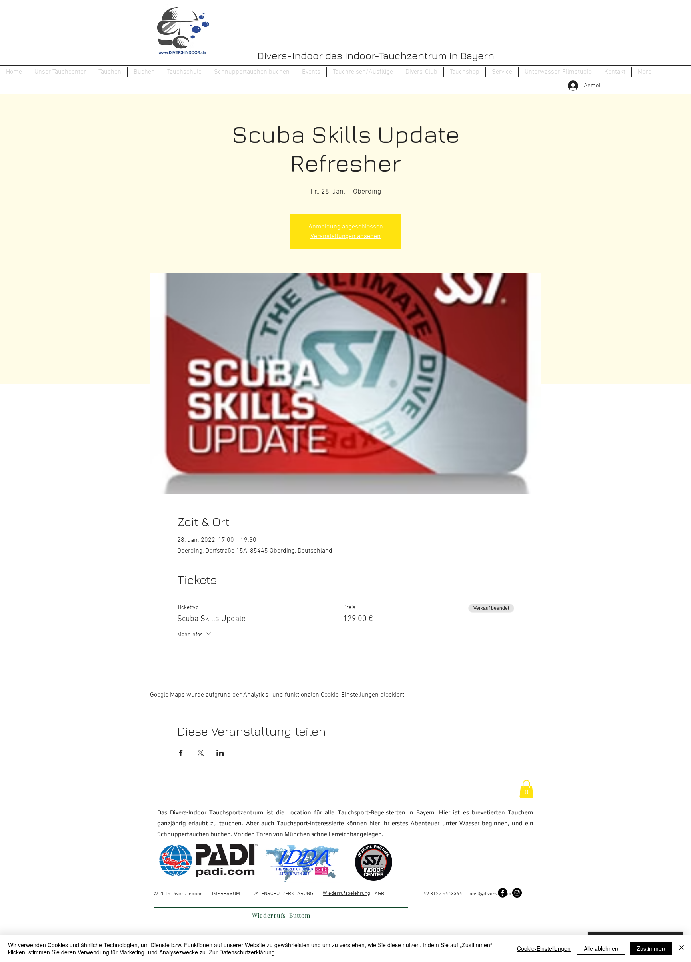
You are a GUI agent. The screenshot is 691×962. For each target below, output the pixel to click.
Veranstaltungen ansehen (345, 236)
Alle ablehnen (601, 948)
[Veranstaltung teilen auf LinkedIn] (220, 753)
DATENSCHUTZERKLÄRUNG (282, 894)
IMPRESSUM (226, 894)
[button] (109, 72)
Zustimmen (651, 948)
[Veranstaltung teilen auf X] (200, 753)
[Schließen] (681, 948)
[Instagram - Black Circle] (517, 893)
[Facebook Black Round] (502, 893)
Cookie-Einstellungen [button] (544, 948)
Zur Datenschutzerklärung (242, 952)
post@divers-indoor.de (494, 894)
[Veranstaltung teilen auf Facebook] (181, 753)
